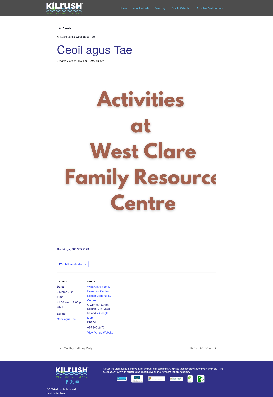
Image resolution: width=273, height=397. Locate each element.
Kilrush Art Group (201, 348)
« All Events (64, 28)
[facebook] (67, 382)
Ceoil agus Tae (66, 319)
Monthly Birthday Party (78, 348)
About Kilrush (141, 8)
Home (123, 8)
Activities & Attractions (210, 8)
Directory (160, 8)
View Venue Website (100, 332)
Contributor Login (56, 392)
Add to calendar (73, 264)
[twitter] (72, 382)
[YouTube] (77, 382)
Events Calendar (181, 8)
